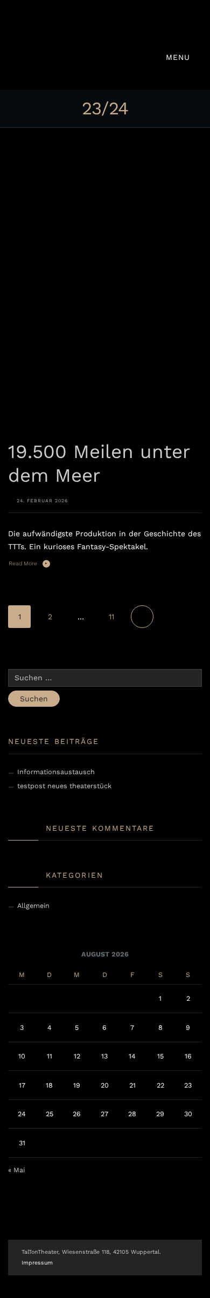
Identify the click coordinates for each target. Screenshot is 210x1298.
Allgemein (33, 905)
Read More (23, 563)
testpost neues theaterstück (64, 786)
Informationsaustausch (56, 772)
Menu (179, 57)
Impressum (37, 1262)
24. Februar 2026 (42, 500)
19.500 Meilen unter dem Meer (99, 463)
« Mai (16, 1170)
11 (111, 616)
